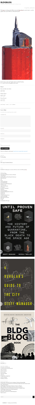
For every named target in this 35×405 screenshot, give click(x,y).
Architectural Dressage (4, 181)
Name (2, 128)
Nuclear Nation (3, 93)
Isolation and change (4, 371)
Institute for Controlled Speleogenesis (6, 183)
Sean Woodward (3, 383)
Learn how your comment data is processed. (20, 151)
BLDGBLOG (6, 2)
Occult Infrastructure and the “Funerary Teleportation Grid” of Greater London (18, 383)
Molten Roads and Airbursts (5, 197)
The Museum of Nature (4, 378)
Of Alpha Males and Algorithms (5, 376)
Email (2, 133)
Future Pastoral (3, 98)
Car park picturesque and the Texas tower (7, 368)
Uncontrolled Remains (4, 182)
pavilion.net (2, 374)
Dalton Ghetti (20, 10)
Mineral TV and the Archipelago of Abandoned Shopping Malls (15, 382)
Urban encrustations (4, 369)
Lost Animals (3, 187)
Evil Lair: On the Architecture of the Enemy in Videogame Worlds (15, 388)
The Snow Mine (8, 390)
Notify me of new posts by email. (5, 145)
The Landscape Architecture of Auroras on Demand (8, 174)
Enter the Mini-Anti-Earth (6, 89)
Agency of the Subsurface (4, 186)
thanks (4, 10)
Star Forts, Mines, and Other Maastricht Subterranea (8, 177)
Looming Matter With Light (5, 200)
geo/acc (2, 180)
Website (2, 139)
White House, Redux (4, 373)
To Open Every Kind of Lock (5, 195)
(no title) (2, 199)
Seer (1, 179)
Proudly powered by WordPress (12, 403)
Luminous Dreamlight (4, 196)
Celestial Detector (3, 176)
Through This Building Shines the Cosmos (7, 191)
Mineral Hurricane (3, 178)
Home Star (2, 198)
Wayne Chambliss (3, 387)
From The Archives (4, 365)
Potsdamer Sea (3, 194)
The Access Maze (3, 372)
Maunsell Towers (5, 385)
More (26, 169)
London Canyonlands (4, 377)
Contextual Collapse (4, 173)
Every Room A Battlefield (4, 188)
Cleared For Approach (4, 190)
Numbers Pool (3, 193)
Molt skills (2, 388)
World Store (2, 189)
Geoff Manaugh (3, 104)
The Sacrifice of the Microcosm (5, 367)
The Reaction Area (3, 185)
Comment (3, 114)
